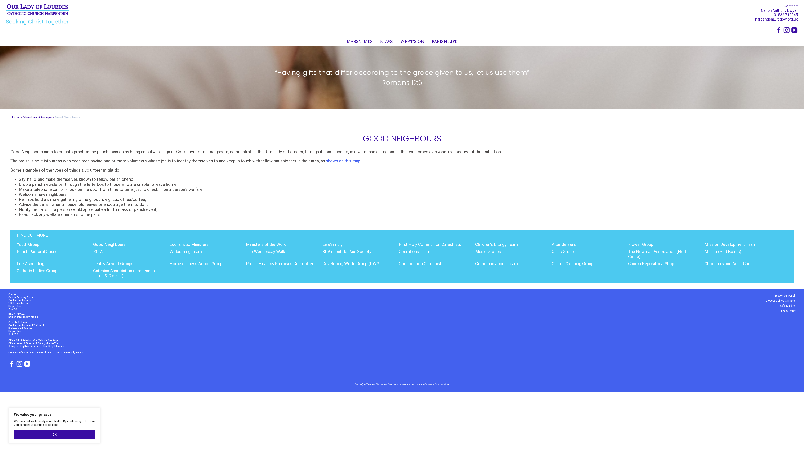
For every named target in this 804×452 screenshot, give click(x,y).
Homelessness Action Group (196, 263)
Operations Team (414, 251)
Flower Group (640, 244)
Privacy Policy (788, 310)
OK (55, 434)
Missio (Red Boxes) (723, 251)
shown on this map (343, 160)
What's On (412, 41)
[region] (54, 426)
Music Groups (488, 251)
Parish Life (444, 41)
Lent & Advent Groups (113, 263)
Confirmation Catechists (421, 263)
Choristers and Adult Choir (729, 263)
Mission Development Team (730, 244)
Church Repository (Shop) (652, 263)
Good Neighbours (109, 244)
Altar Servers (564, 244)
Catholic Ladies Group (37, 270)
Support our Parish (785, 295)
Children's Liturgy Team (496, 244)
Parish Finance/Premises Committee (280, 263)
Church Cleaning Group (572, 263)
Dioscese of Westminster (781, 300)
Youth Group (28, 244)
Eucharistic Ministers (189, 244)
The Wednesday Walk (265, 251)
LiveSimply (332, 244)
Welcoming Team (186, 251)
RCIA (98, 251)
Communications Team (496, 263)
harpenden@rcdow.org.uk (776, 19)
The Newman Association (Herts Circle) (658, 254)
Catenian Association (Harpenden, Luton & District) (124, 273)
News (386, 41)
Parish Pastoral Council (38, 251)
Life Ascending (30, 263)
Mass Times (360, 41)
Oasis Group (563, 251)
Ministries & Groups (37, 117)
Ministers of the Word (266, 244)
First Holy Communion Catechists (430, 244)
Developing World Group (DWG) (351, 263)
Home (14, 117)
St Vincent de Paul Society (346, 251)
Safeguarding (788, 305)
